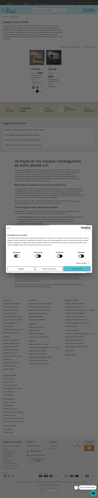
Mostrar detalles (81, 263)
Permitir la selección (49, 269)
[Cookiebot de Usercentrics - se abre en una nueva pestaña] (82, 228)
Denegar (21, 269)
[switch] (38, 256)
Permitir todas (77, 269)
